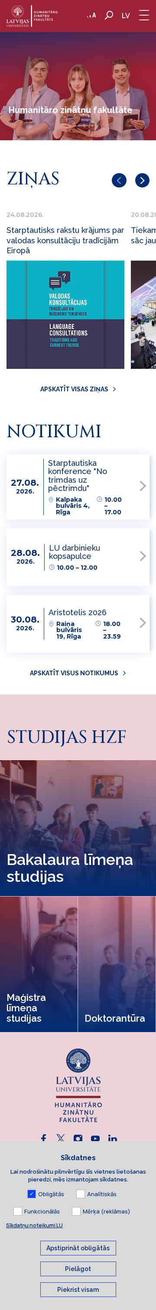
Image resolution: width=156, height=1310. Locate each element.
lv (126, 16)
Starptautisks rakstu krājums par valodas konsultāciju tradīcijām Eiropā (65, 240)
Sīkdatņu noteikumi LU (34, 1225)
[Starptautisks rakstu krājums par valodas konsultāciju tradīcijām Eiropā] (65, 315)
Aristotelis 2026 (78, 612)
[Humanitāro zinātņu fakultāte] (32, 16)
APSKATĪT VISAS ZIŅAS (74, 389)
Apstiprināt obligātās (78, 1248)
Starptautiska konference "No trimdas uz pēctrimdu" (77, 475)
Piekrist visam (78, 1289)
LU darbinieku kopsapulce (74, 552)
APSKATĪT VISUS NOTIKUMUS (74, 673)
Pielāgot (78, 1268)
